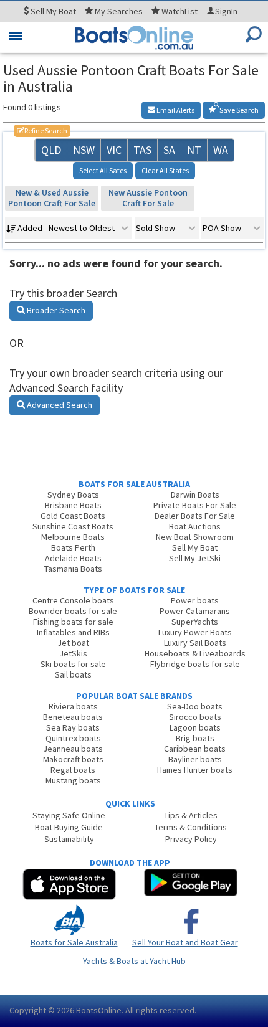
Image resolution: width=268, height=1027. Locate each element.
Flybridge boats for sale (195, 664)
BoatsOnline (99, 1010)
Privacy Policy (191, 839)
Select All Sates (103, 170)
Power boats (195, 600)
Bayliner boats (195, 759)
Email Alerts (174, 110)
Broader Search (55, 310)
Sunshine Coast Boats (72, 526)
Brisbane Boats (73, 505)
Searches (119, 11)
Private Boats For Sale (194, 505)
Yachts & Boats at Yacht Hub (134, 961)
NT (194, 150)
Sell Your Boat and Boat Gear (185, 942)
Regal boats (72, 769)
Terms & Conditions (191, 827)
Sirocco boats (195, 716)
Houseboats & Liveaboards (195, 653)
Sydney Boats (73, 494)
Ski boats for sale (73, 664)
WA (220, 150)
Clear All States (165, 170)
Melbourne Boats (73, 536)
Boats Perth (73, 547)
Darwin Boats (195, 494)
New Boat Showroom (195, 536)
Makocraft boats (73, 759)
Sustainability (69, 839)
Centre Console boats (73, 600)
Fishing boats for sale (73, 621)
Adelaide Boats (73, 558)
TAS (142, 150)
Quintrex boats (73, 738)
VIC (114, 150)
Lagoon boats (195, 727)
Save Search (238, 110)
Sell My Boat (195, 547)
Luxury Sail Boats (195, 642)
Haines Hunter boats (194, 769)
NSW (84, 150)
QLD (51, 150)
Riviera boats (73, 706)
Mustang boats (73, 780)
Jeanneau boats (73, 748)
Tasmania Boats (73, 568)
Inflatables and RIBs (73, 632)
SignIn (226, 11)
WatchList (179, 11)
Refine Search (42, 130)
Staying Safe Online (68, 815)
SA (169, 150)
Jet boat (73, 642)
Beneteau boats (73, 716)
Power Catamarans (195, 611)
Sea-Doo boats (195, 706)
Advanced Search (58, 404)
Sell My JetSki (195, 558)
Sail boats (73, 674)
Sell (52, 11)
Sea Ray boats (73, 727)
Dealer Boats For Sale (195, 515)
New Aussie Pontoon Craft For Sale (148, 198)
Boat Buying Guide (69, 827)
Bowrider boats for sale (73, 611)
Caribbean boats (195, 748)
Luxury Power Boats (195, 632)
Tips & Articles (191, 815)
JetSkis (73, 653)
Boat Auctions (195, 526)
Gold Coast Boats (73, 515)
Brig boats (195, 738)
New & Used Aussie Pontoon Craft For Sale (51, 198)
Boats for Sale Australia (74, 942)
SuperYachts (194, 621)
